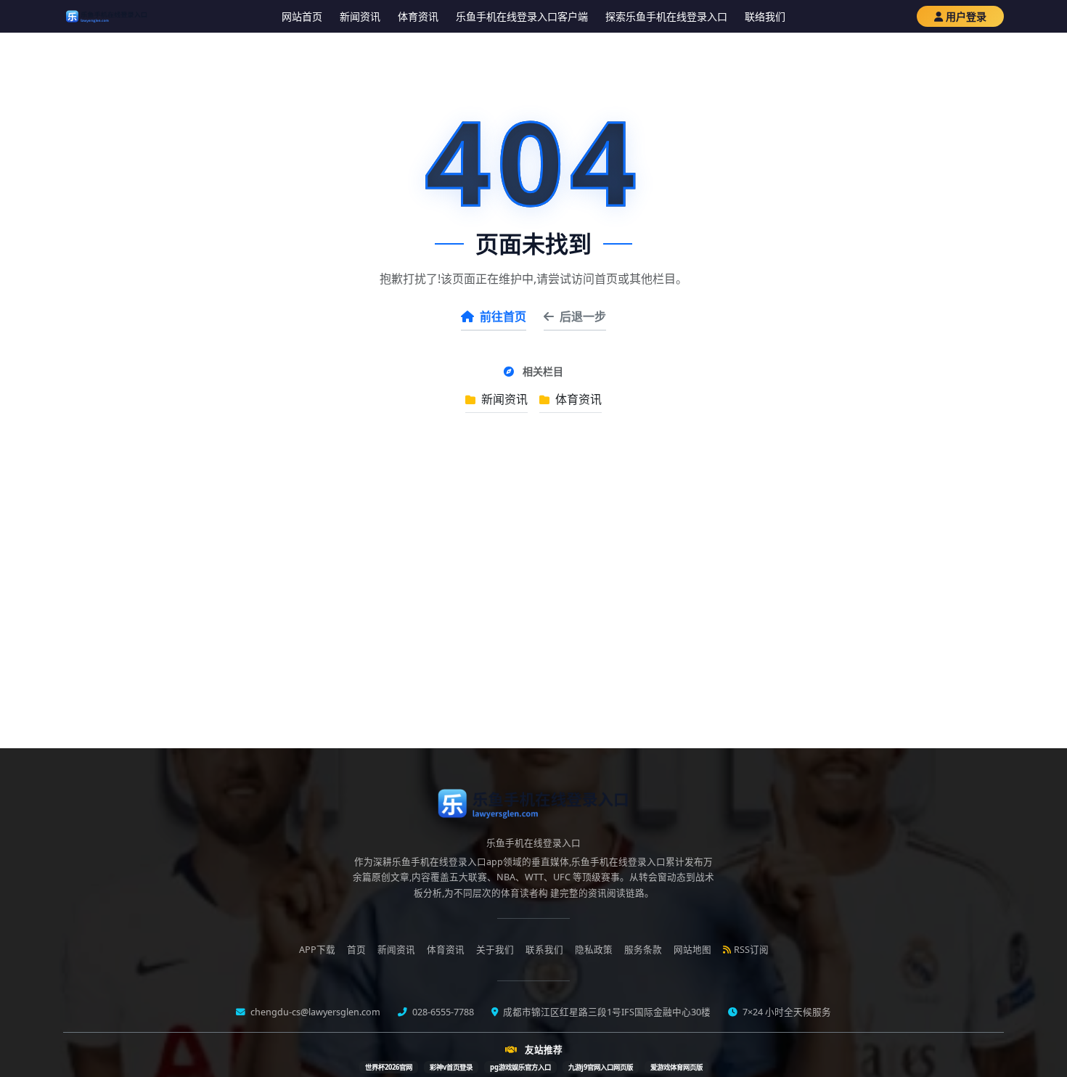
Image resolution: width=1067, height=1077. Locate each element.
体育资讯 (418, 16)
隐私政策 (594, 949)
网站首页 (302, 16)
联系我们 (544, 949)
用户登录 (966, 16)
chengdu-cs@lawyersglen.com (314, 1012)
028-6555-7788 (442, 1012)
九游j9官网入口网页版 (600, 1067)
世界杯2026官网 (388, 1067)
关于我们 (495, 949)
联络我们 (765, 16)
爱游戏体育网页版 (676, 1067)
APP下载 (317, 949)
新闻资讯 (360, 16)
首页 (356, 949)
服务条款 (643, 949)
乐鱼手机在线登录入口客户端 (522, 16)
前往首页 (503, 316)
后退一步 (583, 316)
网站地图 (692, 949)
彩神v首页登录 (451, 1067)
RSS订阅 (751, 949)
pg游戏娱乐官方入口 (520, 1067)
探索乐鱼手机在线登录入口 (666, 16)
